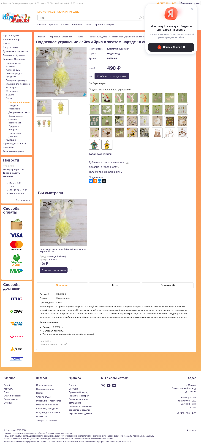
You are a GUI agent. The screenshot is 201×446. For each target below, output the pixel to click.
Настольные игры (12, 39)
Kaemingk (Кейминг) (118, 48)
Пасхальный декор (19, 101)
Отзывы (8, 402)
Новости (11, 160)
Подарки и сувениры (16, 80)
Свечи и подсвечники (15, 121)
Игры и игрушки (11, 35)
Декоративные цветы (19, 112)
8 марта (10, 94)
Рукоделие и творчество (15, 51)
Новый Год (8, 147)
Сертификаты (11, 399)
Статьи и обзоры (12, 395)
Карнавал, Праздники (14, 59)
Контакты (77, 24)
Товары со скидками (13, 151)
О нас (88, 24)
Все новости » (23, 199)
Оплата (65, 24)
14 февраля (12, 87)
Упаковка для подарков (18, 83)
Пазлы (6, 43)
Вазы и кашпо (15, 115)
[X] (104, 181)
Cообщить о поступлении (112, 76)
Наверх (192, 430)
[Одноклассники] (95, 181)
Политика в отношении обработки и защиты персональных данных (80, 410)
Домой (7, 385)
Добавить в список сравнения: (106, 162)
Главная (41, 24)
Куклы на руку (13, 69)
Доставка (53, 24)
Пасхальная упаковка (14, 134)
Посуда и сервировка (14, 107)
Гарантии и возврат (104, 24)
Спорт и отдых (10, 47)
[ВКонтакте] (91, 181)
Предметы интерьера (13, 128)
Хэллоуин (11, 139)
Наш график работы (13, 169)
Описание (62, 285)
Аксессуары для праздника (14, 75)
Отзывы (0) (168, 285)
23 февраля (12, 90)
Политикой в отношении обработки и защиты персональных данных (122, 435)
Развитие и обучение (14, 55)
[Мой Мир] (99, 181)
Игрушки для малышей (15, 143)
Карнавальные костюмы (13, 64)
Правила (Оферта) (78, 392)
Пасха (9, 98)
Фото (114, 285)
